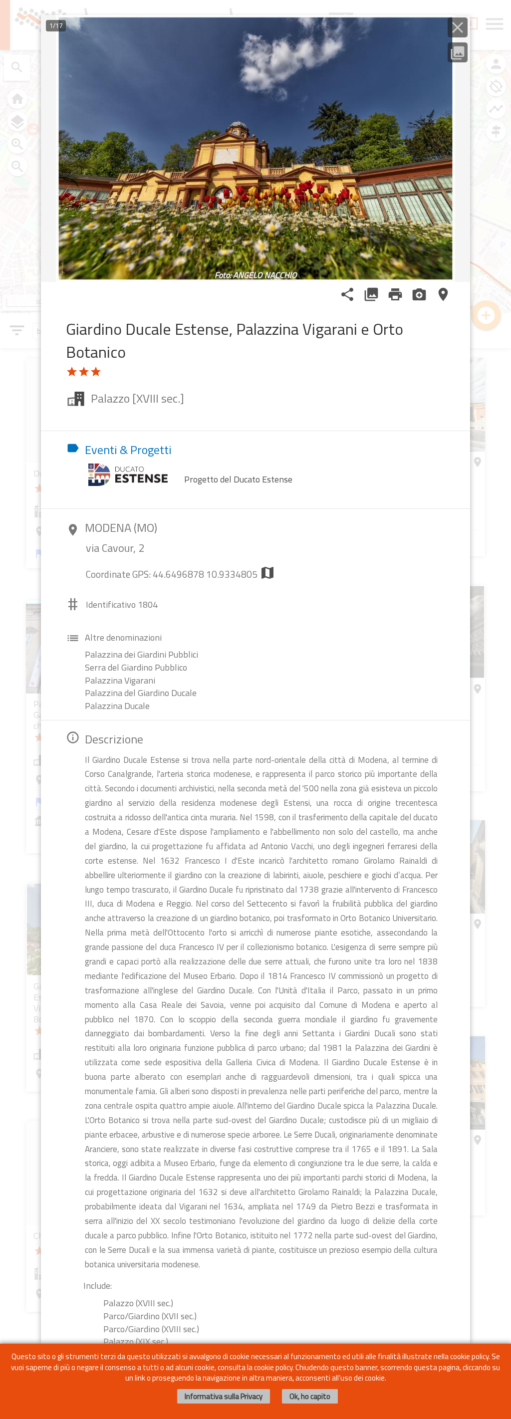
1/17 (55, 25)
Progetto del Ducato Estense (238, 479)
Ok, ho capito (309, 1396)
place (443, 294)
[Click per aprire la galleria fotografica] (255, 148)
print (395, 294)
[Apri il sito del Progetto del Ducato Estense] (133, 473)
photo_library (371, 294)
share (347, 294)
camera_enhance (419, 294)
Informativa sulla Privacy (223, 1396)
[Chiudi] (458, 27)
